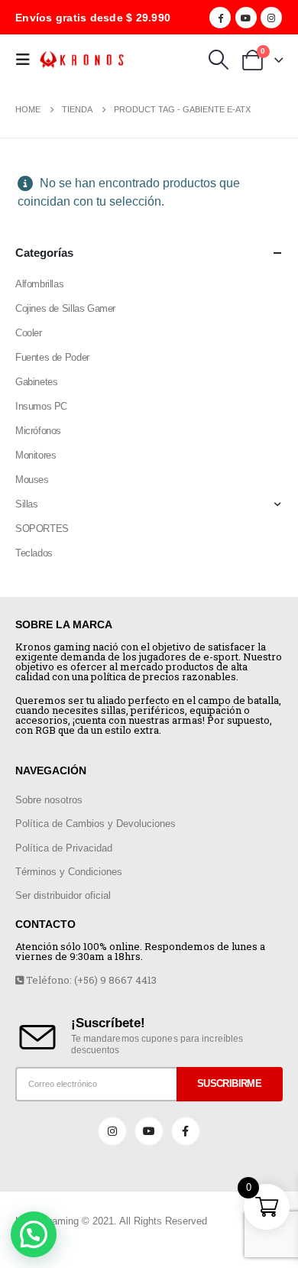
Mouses (32, 479)
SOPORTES (42, 528)
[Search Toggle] (218, 60)
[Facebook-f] (185, 1131)
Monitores (36, 455)
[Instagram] (271, 17)
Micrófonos (38, 430)
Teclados (34, 553)
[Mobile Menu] (27, 60)
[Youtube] (246, 17)
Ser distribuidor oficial (63, 895)
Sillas (26, 504)
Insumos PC (41, 406)
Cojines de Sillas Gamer (65, 308)
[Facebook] (220, 17)
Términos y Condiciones (68, 871)
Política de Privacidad (63, 848)
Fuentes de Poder (52, 357)
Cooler (28, 333)
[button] (34, 1234)
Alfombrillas (39, 284)
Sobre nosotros (49, 800)
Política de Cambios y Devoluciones (95, 823)
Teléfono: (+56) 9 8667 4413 (90, 980)
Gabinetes (36, 382)
